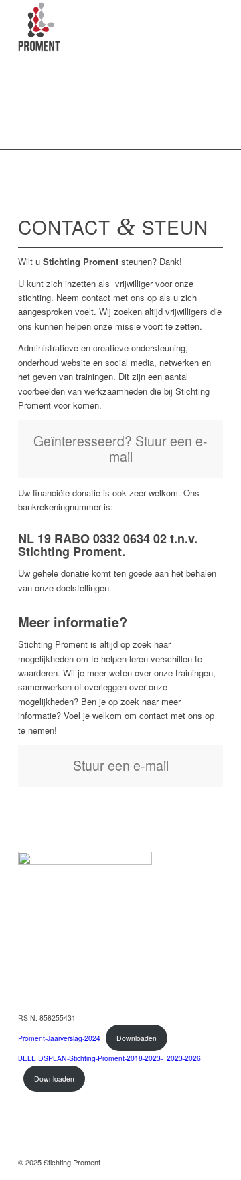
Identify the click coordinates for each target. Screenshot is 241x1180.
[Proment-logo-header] (100, 27)
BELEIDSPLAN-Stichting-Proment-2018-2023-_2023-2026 (109, 1058)
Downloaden (136, 1038)
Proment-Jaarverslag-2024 (59, 1038)
